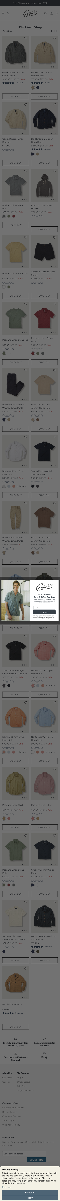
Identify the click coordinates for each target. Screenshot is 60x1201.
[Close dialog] (56, 582)
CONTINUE (44, 612)
